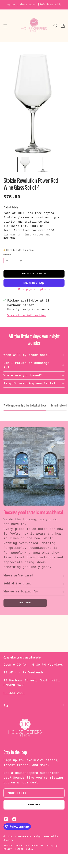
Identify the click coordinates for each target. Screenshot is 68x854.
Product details (10, 207)
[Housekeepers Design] (34, 26)
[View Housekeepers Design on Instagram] (6, 819)
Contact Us (22, 845)
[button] (55, 25)
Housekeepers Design (28, 836)
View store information (26, 315)
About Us (37, 845)
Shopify (8, 840)
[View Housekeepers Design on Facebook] (14, 819)
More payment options (34, 289)
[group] (34, 4)
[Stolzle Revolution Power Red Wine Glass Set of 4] (25, 164)
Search (7, 845)
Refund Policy (24, 849)
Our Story (25, 603)
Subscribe (34, 805)
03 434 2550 (14, 693)
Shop (5, 705)
